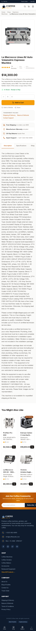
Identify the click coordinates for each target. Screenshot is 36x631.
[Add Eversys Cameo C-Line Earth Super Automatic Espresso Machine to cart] (32, 447)
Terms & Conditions (8, 606)
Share (18, 107)
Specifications (21, 145)
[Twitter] (12, 546)
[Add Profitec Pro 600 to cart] (14, 447)
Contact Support (8, 118)
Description (8, 145)
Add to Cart (19, 103)
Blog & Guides (6, 584)
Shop (9, 12)
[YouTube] (17, 546)
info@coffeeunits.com (13, 537)
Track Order (24, 1)
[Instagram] (8, 546)
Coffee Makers (6, 563)
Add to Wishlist (8, 107)
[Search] (24, 6)
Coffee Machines (7, 557)
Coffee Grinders (7, 560)
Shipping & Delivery (9, 115)
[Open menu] (33, 6)
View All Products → (8, 572)
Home (3, 12)
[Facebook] (3, 546)
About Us (4, 581)
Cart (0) (32, 1)
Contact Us (5, 587)
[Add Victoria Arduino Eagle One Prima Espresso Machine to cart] (31, 484)
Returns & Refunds (23, 115)
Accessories (5, 566)
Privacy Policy (6, 609)
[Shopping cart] (28, 6)
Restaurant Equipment (8, 569)
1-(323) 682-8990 (11, 532)
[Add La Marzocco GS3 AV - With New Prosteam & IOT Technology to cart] (14, 484)
